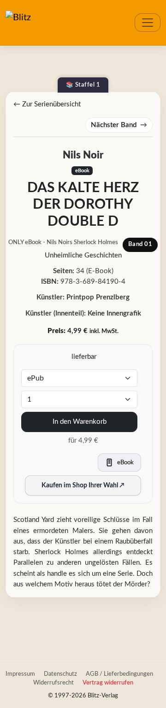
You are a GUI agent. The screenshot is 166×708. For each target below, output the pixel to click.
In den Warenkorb (80, 421)
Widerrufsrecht (53, 682)
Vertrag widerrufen (108, 682)
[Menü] (147, 22)
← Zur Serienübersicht (47, 104)
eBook (82, 170)
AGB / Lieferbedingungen (119, 674)
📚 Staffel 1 (83, 85)
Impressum (20, 674)
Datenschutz (60, 674)
